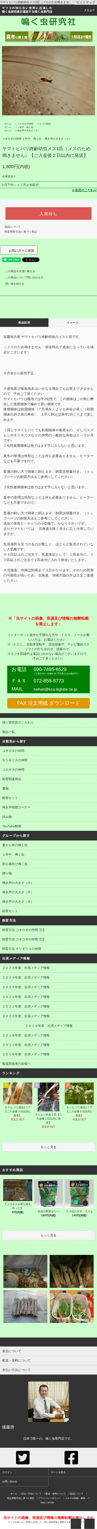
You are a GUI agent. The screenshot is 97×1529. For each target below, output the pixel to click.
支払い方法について (31, 1493)
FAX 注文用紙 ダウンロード (48, 703)
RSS (43, 1502)
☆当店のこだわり (84, 190)
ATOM (50, 1502)
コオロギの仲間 (25, 124)
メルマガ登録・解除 (75, 1498)
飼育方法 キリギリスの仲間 (21, 948)
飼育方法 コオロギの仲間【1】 (24, 930)
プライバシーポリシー (49, 1498)
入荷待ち (48, 213)
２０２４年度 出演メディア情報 (26, 977)
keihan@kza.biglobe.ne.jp (55, 689)
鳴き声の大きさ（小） (28, 130)
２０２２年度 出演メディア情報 (26, 997)
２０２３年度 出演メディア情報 (26, 987)
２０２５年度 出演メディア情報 (26, 968)
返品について (13, 226)
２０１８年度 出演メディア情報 (26, 1035)
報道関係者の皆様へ (16, 1063)
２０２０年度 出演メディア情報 (26, 1016)
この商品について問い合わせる (24, 277)
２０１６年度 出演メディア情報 (26, 1054)
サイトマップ (85, 2)
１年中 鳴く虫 (25, 127)
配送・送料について (56, 1493)
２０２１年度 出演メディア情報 (26, 1006)
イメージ (73, 322)
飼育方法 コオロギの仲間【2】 (24, 939)
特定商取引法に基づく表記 (21, 231)
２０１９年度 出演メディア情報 (37, 1025)
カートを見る (58, 1472)
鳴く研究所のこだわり (18, 722)
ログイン (7, 1472)
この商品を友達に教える (20, 271)
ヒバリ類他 (45, 124)
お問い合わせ (9, 1481)
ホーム (8, 124)
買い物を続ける (14, 283)
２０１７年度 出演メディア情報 (26, 1045)
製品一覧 (8, 732)
